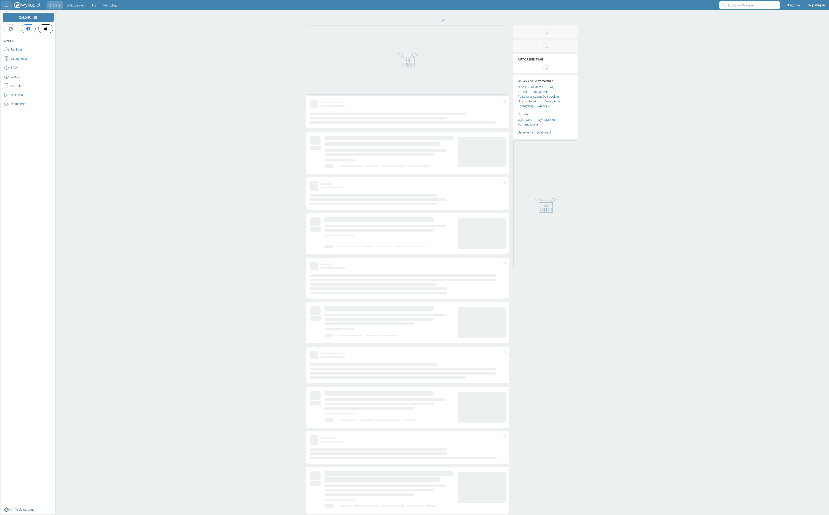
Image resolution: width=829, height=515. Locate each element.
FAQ (551, 87)
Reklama (537, 87)
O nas (522, 87)
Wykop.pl (27, 5)
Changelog (525, 106)
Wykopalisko (546, 120)
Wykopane (525, 120)
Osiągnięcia (552, 101)
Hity (520, 101)
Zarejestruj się (815, 5)
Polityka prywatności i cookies (539, 96)
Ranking (533, 101)
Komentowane (528, 124)
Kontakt (523, 92)
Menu (6, 5)
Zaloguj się (792, 5)
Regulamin (541, 92)
